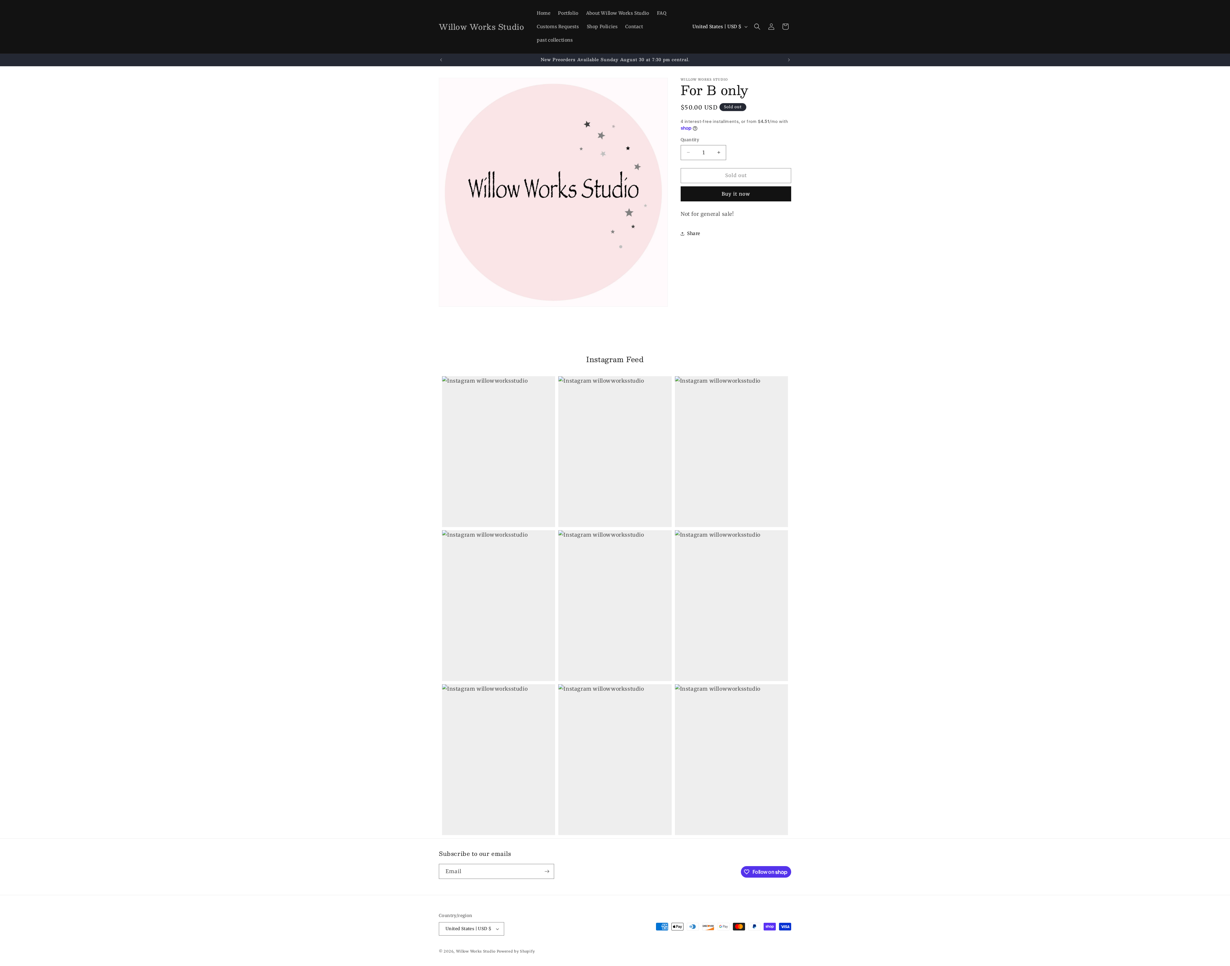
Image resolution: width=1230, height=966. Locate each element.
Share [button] (693, 233)
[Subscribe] (547, 871)
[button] (757, 27)
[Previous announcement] (441, 60)
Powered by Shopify (516, 951)
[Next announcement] (789, 60)
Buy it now (736, 194)
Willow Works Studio (476, 951)
